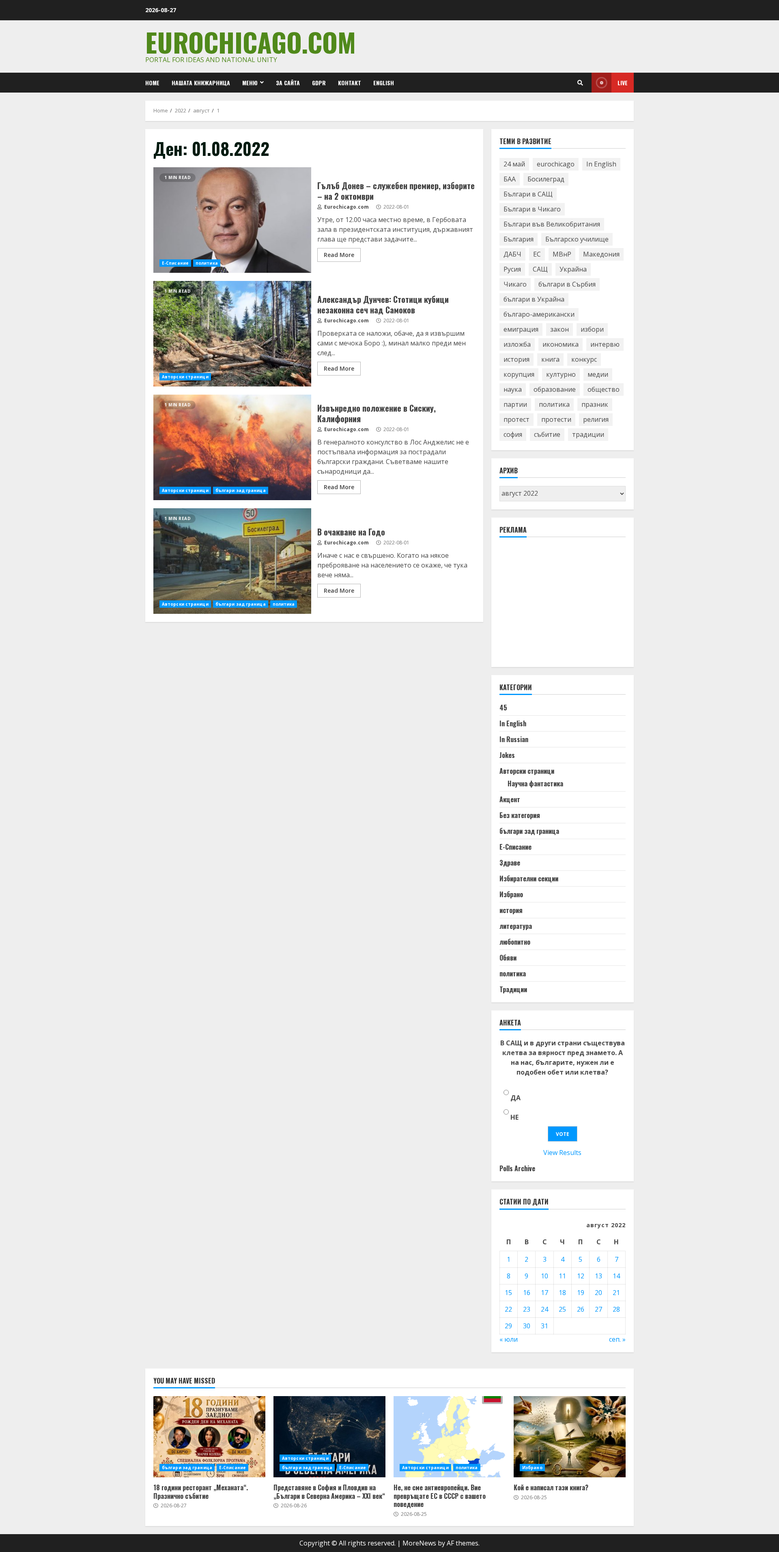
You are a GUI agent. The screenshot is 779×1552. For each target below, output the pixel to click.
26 (580, 1309)
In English (601, 164)
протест (516, 419)
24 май (514, 164)
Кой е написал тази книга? (570, 1436)
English (383, 82)
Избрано (511, 894)
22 (508, 1309)
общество (603, 389)
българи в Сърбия (567, 284)
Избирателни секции (528, 878)
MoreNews (419, 1543)
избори (592, 329)
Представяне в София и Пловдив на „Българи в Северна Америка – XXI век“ (329, 1436)
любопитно (514, 942)
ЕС (537, 254)
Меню (250, 82)
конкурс (584, 359)
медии (597, 374)
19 (580, 1292)
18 (562, 1292)
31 (544, 1325)
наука (513, 389)
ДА (515, 1097)
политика (207, 263)
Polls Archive (517, 1168)
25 (562, 1309)
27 (598, 1309)
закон (559, 329)
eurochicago (556, 164)
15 (508, 1292)
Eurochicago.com (250, 41)
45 (503, 707)
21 (616, 1292)
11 (562, 1275)
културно (561, 374)
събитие (547, 434)
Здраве (509, 863)
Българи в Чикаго (532, 209)
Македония (601, 254)
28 (616, 1309)
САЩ (540, 269)
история (516, 359)
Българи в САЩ (528, 194)
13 (598, 1275)
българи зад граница (240, 490)
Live (623, 82)
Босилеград (545, 179)
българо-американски (539, 314)
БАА (510, 179)
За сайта (288, 82)
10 (544, 1275)
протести (556, 419)
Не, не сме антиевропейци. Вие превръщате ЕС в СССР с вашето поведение (450, 1436)
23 (526, 1309)
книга (550, 359)
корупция (519, 374)
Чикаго (515, 284)
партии (515, 404)
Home (152, 82)
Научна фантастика (535, 783)
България (519, 239)
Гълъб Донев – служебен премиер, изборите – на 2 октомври (232, 220)
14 (616, 1275)
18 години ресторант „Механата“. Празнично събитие (209, 1436)
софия (513, 434)
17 (544, 1292)
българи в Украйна (534, 299)
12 (580, 1275)
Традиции (513, 989)
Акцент (509, 799)
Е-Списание (175, 263)
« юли (508, 1339)
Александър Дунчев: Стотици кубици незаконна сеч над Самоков (232, 333)
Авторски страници (185, 377)
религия (596, 419)
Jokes (507, 755)
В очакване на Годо (232, 561)
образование (555, 389)
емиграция (521, 329)
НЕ (514, 1117)
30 (526, 1325)
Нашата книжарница (201, 82)
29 (508, 1325)
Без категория (519, 815)
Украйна (573, 269)
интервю (605, 344)
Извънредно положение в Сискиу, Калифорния (232, 447)
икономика (560, 344)
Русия (512, 269)
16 (526, 1292)
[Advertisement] (560, 605)
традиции (588, 434)
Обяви (507, 958)
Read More (339, 255)
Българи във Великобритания (552, 224)
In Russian (513, 739)
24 (544, 1309)
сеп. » (617, 1339)
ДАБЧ (512, 254)
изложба (517, 344)
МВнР (562, 254)
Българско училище (577, 239)
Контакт (349, 82)
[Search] (580, 83)
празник (594, 404)
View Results (562, 1152)
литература (515, 926)
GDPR (319, 82)
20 (598, 1292)
